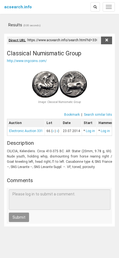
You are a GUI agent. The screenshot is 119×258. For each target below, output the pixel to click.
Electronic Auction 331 (26, 131)
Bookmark (72, 115)
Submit (18, 217)
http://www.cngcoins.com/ (27, 61)
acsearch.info (18, 6)
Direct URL (17, 40)
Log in (90, 131)
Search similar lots (98, 115)
